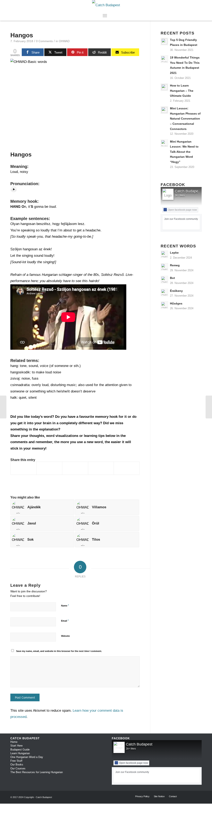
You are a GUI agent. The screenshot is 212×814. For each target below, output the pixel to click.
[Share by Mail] (127, 468)
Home (13, 741)
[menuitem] (109, 15)
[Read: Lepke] (164, 254)
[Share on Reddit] (101, 468)
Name (65, 605)
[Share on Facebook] (23, 468)
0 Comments (44, 41)
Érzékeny (176, 290)
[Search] (109, 15)
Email (65, 620)
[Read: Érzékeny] (164, 292)
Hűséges (176, 303)
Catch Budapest (188, 191)
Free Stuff (16, 760)
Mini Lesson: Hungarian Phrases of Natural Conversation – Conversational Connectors (185, 118)
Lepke (174, 252)
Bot (172, 278)
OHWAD (64, 41)
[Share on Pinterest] (75, 468)
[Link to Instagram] (192, 5)
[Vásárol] (209, 407)
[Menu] (105, 15)
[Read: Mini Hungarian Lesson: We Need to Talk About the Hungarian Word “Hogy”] (164, 143)
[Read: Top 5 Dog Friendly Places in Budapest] (164, 41)
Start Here (16, 745)
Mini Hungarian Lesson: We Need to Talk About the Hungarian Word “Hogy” (184, 152)
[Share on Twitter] (49, 468)
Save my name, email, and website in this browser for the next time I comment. (59, 651)
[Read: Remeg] (164, 267)
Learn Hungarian (20, 753)
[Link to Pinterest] (198, 5)
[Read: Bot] (164, 279)
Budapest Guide (20, 749)
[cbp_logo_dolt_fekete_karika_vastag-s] (106, 5)
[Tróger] (3, 407)
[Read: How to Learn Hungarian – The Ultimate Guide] (164, 87)
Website (65, 636)
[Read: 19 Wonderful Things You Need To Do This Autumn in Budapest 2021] (164, 59)
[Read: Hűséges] (164, 305)
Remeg (175, 265)
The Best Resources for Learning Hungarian (36, 772)
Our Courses (17, 768)
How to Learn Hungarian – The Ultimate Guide (181, 90)
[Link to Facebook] (186, 5)
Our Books (16, 764)
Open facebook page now (182, 209)
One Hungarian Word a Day (26, 757)
